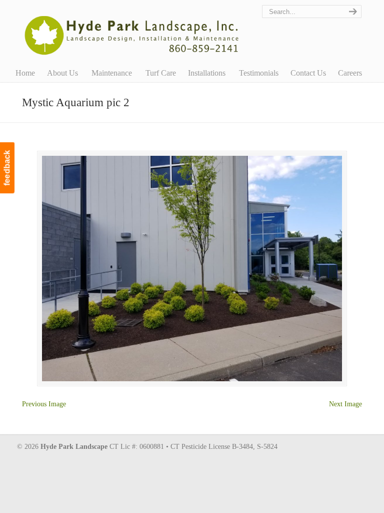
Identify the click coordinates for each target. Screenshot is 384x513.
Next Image (345, 404)
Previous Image (44, 404)
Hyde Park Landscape (132, 29)
